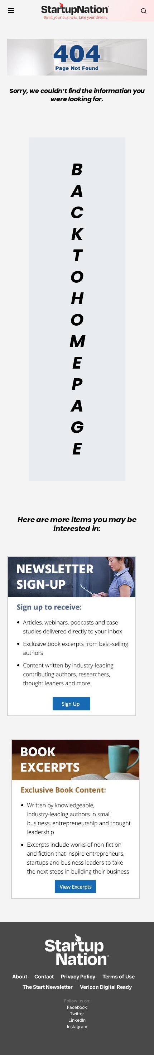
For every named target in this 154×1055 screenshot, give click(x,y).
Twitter (77, 1013)
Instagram (77, 1026)
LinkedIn (77, 1020)
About (19, 976)
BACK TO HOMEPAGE (77, 309)
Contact (44, 976)
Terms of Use (118, 976)
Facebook (77, 1007)
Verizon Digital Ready (106, 987)
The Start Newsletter (48, 987)
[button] (11, 10)
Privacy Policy (78, 976)
